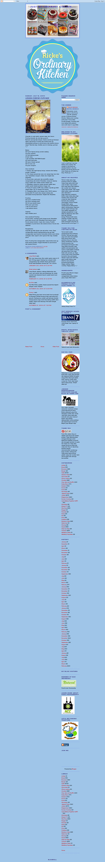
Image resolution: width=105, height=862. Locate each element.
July (63, 556)
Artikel (63, 465)
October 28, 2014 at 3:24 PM (40, 288)
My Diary (64, 508)
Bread (63, 467)
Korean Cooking (66, 499)
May (63, 580)
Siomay (64, 525)
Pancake (64, 511)
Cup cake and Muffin (37, 247)
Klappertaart (65, 497)
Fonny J (31, 292)
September (65, 574)
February (64, 563)
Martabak (64, 504)
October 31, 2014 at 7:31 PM (40, 305)
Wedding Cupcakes (67, 534)
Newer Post (28, 346)
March (63, 548)
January (64, 541)
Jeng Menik (32, 256)
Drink (63, 489)
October (64, 554)
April (63, 546)
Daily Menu (65, 484)
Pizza (63, 517)
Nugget (64, 510)
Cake (63, 472)
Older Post (56, 346)
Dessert (64, 486)
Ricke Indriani (33, 269)
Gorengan (64, 491)
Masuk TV (65, 506)
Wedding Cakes (66, 532)
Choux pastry (66, 478)
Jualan (63, 495)
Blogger (74, 769)
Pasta (63, 513)
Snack (63, 526)
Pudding (64, 519)
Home (42, 346)
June (63, 559)
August (64, 597)
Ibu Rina (31, 282)
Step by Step (65, 528)
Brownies (64, 469)
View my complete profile (70, 127)
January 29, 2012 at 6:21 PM (40, 265)
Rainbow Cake (66, 521)
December (64, 544)
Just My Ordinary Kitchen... (52, 7)
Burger (63, 471)
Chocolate (65, 476)
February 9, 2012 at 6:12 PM (40, 278)
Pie (62, 515)
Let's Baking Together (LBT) (70, 501)
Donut (63, 487)
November (64, 552)
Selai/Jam (64, 523)
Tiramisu (64, 530)
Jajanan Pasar (66, 493)
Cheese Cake (65, 474)
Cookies (64, 480)
